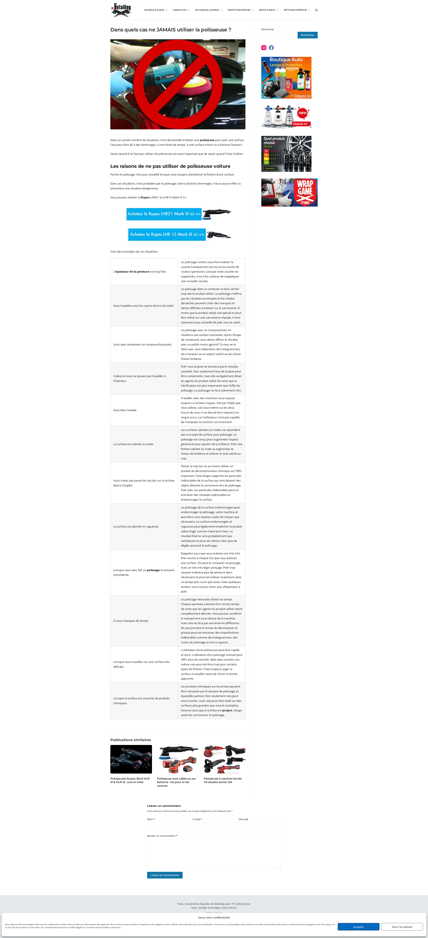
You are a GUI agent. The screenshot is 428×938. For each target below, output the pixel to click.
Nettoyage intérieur (295, 10)
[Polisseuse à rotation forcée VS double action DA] (224, 759)
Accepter (358, 926)
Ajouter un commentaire (162, 835)
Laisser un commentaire (164, 875)
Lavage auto (180, 10)
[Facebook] (271, 47)
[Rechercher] (316, 10)
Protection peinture (239, 10)
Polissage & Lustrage (207, 10)
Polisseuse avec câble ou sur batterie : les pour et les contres (176, 782)
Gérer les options (402, 926)
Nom (151, 819)
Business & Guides (154, 10)
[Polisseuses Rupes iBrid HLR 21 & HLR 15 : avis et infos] (131, 759)
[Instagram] (263, 47)
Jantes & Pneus (267, 10)
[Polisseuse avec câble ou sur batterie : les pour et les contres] (178, 759)
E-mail (197, 819)
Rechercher (267, 29)
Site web (243, 819)
